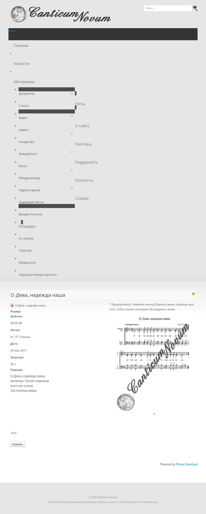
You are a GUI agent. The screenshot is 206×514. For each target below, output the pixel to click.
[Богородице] (193, 294)
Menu (12, 31)
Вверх (6, 5)
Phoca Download (187, 464)
